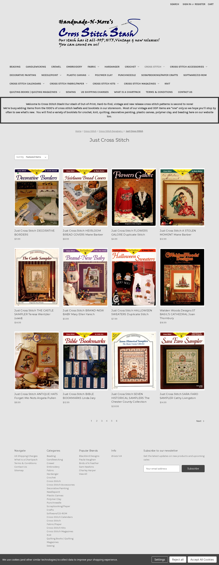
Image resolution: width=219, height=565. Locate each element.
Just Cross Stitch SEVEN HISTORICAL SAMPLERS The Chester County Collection (130, 397)
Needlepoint (49, 75)
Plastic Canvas (76, 75)
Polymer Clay (104, 75)
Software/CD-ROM (195, 75)
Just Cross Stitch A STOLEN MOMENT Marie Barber (178, 232)
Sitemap (19, 470)
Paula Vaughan (87, 459)
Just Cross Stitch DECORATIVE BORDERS (34, 232)
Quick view (36, 194)
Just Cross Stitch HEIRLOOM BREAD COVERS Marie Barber (83, 232)
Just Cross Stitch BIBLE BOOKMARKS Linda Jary (79, 396)
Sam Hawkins (86, 466)
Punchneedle (127, 75)
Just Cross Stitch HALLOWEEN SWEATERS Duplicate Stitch (131, 312)
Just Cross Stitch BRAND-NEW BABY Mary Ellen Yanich (83, 312)
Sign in (187, 4)
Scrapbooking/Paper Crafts (159, 75)
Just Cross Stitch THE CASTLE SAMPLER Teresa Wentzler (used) (34, 314)
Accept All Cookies (202, 559)
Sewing (71, 91)
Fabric (92, 66)
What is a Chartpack (127, 91)
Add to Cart (36, 200)
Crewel (56, 66)
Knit (167, 83)
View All (83, 474)
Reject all (178, 559)
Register (200, 4)
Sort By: (20, 157)
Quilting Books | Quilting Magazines (33, 91)
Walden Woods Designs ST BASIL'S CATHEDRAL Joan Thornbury (177, 314)
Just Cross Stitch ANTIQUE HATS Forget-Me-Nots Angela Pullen (36, 396)
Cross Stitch (153, 66)
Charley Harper (87, 470)
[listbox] (36, 157)
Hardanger (112, 66)
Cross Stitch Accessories (187, 66)
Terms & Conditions (159, 91)
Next (199, 421)
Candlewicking (36, 66)
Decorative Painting (23, 75)
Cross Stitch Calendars (25, 83)
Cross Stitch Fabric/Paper (67, 83)
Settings (159, 559)
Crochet (130, 66)
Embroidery (74, 66)
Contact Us (185, 91)
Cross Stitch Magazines (140, 83)
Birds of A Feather (89, 463)
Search (174, 4)
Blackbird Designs (89, 456)
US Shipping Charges (95, 91)
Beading (15, 66)
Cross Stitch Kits (104, 83)
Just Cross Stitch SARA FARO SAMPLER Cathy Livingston (179, 396)
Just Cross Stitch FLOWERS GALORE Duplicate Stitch (129, 232)
